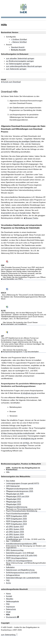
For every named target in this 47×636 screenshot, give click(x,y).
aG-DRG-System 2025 (15, 532)
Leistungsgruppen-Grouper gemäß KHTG (22, 483)
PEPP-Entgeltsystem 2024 (16, 521)
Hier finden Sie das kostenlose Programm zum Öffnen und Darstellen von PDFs (24, 278)
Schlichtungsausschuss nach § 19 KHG (21, 572)
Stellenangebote (12, 601)
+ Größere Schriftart (19, 39)
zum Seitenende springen (16, 69)
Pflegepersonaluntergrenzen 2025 (19, 491)
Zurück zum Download (12, 82)
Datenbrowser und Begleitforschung (20, 570)
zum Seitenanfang (8, 635)
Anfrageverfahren (13, 575)
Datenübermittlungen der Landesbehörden (23, 578)
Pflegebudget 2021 (13, 502)
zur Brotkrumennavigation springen (20, 61)
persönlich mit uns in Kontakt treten (17, 213)
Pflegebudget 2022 (13, 499)
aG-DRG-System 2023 (15, 537)
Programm (19, 161)
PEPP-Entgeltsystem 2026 (16, 516)
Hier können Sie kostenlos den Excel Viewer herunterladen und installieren (20, 323)
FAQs (27, 443)
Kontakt (9, 596)
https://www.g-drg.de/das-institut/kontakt (19, 433)
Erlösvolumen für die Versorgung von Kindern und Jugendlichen (25, 547)
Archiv (8, 583)
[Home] (23, 8)
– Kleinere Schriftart (19, 42)
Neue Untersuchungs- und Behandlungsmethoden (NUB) (26, 564)
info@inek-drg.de (29, 393)
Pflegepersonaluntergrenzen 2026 (19, 489)
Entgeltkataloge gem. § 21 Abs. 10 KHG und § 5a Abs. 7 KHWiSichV (25, 540)
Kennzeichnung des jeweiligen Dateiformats (23, 141)
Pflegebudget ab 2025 (15, 494)
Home (8, 594)
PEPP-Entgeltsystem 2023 (16, 524)
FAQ (8, 580)
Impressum (10, 607)
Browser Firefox (32, 218)
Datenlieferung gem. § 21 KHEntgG (20, 553)
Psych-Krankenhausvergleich (17, 513)
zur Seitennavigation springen (18, 64)
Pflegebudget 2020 (13, 504)
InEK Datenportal (13, 486)
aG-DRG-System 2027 (15, 527)
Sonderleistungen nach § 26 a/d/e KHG (21, 555)
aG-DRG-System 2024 (15, 534)
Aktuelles (9, 599)
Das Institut (10, 481)
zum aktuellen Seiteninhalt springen (20, 58)
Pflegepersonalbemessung (16, 507)
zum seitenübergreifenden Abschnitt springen (24, 66)
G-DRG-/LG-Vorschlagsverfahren (19, 561)
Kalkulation (10, 567)
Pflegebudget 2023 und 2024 (17, 496)
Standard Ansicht (17, 47)
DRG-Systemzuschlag (14, 550)
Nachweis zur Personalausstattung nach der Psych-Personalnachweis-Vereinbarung (23, 510)
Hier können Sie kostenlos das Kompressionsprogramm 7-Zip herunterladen (21, 351)
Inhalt (8, 612)
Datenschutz (11, 609)
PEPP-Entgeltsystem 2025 (16, 519)
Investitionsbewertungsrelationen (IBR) (21, 544)
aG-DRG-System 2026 (15, 529)
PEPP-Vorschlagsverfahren (16, 558)
